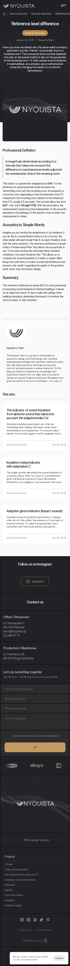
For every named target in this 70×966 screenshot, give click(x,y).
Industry (9, 889)
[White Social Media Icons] (22, 920)
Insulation (9, 900)
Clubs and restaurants (16, 869)
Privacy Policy (25, 930)
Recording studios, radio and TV (21, 874)
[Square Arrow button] (35, 747)
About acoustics (18, 13)
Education (10, 884)
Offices (9, 864)
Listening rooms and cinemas (20, 879)
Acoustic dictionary (41, 13)
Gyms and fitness (14, 895)
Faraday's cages (13, 905)
